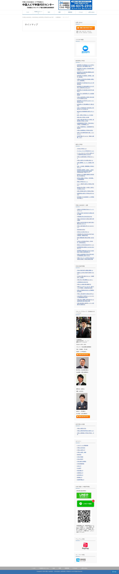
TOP (38, 17)
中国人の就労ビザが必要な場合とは (85, 160)
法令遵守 (79, 468)
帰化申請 (79, 454)
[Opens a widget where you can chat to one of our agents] (114, 571)
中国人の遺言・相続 (81, 452)
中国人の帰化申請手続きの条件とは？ (85, 430)
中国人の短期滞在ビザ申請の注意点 (85, 130)
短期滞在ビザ (80, 472)
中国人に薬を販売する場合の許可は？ (85, 293)
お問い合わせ (91, 12)
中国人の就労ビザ (81, 450)
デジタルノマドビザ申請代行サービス (85, 150)
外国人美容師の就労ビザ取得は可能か (85, 191)
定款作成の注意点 (81, 229)
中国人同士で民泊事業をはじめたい (85, 279)
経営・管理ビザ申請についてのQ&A (85, 115)
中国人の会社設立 (81, 447)
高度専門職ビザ (80, 479)
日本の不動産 (80, 456)
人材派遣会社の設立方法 (82, 282)
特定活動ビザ (80, 470)
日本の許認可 (80, 459)
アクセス (81, 12)
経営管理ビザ (80, 475)
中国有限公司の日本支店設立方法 (84, 216)
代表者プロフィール (38, 12)
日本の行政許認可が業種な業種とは (85, 270)
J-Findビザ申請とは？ (82, 148)
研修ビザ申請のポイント (82, 181)
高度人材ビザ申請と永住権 (83, 117)
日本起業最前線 (80, 463)
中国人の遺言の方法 (81, 428)
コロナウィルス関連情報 (82, 445)
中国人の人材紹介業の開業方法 (84, 284)
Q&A (49, 12)
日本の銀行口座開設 (81, 461)
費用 (59, 12)
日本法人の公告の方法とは (83, 231)
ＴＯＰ (27, 12)
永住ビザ (79, 466)
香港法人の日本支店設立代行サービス (85, 244)
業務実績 (70, 12)
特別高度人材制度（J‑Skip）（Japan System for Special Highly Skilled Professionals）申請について (85, 171)
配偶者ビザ (79, 477)
